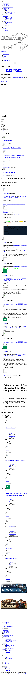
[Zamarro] (5, 190)
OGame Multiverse (9, 172)
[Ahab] (5, 272)
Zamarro (5, 130)
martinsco (11, 464)
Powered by (8, 626)
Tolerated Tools (12, 466)
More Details (21, 673)
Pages (4, 58)
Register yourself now (18, 77)
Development (12, 501)
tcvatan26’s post (10, 196)
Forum (4, 56)
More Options (6, 60)
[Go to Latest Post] (7, 447)
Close (26, 673)
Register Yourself (4, 81)
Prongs (4, 143)
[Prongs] (5, 209)
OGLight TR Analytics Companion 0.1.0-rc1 (14, 197)
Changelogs (12, 436)
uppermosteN (6, 167)
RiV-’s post (8, 278)
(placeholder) (9, 658)
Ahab (5, 275)
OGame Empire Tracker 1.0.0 (12, 148)
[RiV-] (5, 239)
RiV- (4, 150)
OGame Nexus (7, 164)
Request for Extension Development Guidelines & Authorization (13, 156)
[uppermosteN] (5, 372)
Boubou (5, 175)
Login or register (7, 28)
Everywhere (3, 51)
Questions (11, 490)
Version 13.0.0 (7, 140)
